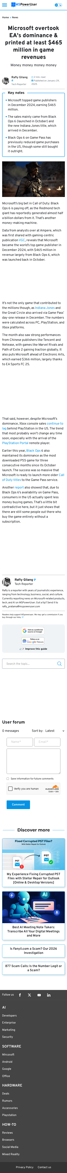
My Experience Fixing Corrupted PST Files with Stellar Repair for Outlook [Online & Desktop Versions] (33, 878)
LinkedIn (48, 995)
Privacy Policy (24, 1167)
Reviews (7, 1133)
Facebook (19, 995)
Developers (9, 1016)
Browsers (8, 1140)
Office (6, 1076)
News (15, 17)
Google (6, 1069)
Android (7, 1062)
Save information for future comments (32, 779)
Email (43, 742)
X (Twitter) (29, 995)
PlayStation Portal (15, 443)
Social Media (10, 1147)
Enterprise (9, 1023)
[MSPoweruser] (24, 5)
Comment (18, 805)
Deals (5, 1094)
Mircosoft (8, 1055)
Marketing (8, 1030)
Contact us (44, 1167)
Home (5, 17)
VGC (22, 240)
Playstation (9, 1115)
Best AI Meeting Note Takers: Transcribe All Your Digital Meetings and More (33, 931)
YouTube (39, 995)
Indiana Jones (45, 308)
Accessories (10, 1108)
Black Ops (33, 451)
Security (7, 1037)
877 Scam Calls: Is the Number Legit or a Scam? (33, 968)
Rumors (7, 1101)
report (19, 488)
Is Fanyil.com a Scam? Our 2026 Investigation (33, 951)
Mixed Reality (10, 1154)
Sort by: (37, 731)
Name (16, 742)
